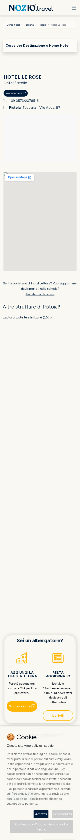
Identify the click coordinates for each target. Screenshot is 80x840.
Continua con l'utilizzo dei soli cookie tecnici (41, 826)
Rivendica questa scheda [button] (40, 294)
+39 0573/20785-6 (24, 101)
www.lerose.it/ (16, 93)
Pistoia (42, 24)
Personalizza (62, 814)
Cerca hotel (13, 24)
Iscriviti (58, 715)
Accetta (41, 814)
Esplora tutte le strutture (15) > (27, 317)
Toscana (29, 24)
